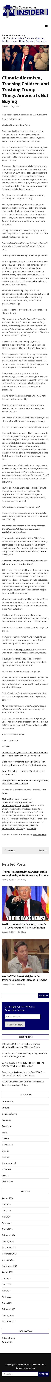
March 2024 (7, 1229)
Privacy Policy (8, 1338)
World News (7, 1181)
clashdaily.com (39, 834)
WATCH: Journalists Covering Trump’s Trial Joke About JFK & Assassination (24, 925)
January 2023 (8, 1315)
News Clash (7, 1144)
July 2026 (6, 1204)
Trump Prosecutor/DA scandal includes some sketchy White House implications (25, 873)
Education (6, 1126)
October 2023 (8, 1259)
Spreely (26, 825)
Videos (5, 1175)
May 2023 (6, 1290)
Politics (5, 1157)
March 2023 (7, 1303)
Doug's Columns (9, 1113)
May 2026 (6, 1216)
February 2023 (8, 1309)
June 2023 (6, 1284)
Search (43, 995)
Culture (5, 1107)
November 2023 (9, 1253)
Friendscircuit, (8, 828)
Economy (6, 1120)
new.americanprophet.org (16, 802)
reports (29, 189)
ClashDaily (22, 880)
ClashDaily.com (40, 114)
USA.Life (34, 825)
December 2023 (9, 1247)
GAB (20, 825)
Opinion (6, 1150)
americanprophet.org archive (15, 805)
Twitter (19, 828)
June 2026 (6, 1210)
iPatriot (4, 107)
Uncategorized (9, 1163)
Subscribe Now (15, 1024)
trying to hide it (38, 281)
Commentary (8, 1101)
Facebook (31, 828)
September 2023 (9, 1266)
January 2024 (8, 1241)
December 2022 (9, 1321)
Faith (4, 1132)
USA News (6, 1169)
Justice (5, 1138)
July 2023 (6, 1278)
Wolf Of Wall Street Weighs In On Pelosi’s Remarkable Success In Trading (24, 978)
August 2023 (7, 1272)
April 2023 (6, 1296)
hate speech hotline (25, 649)
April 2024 (6, 1222)
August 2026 (7, 1198)
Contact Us (7, 1342)
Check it (42, 551)
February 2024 (8, 1235)
